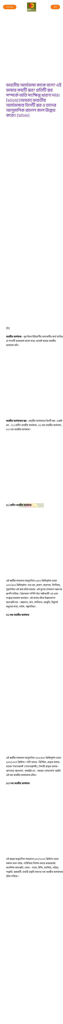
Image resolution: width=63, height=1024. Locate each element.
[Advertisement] (31, 49)
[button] (9, 7)
